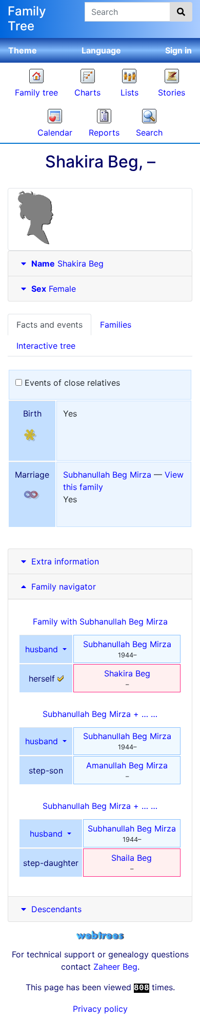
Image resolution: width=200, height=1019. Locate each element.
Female (53, 289)
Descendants (56, 909)
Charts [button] (87, 92)
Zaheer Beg (115, 966)
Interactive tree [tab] (45, 346)
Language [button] (101, 50)
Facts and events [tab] (49, 324)
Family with (100, 621)
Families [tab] (115, 324)
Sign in (178, 50)
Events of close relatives (71, 383)
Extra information (65, 561)
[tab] (100, 263)
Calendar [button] (54, 132)
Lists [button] (129, 92)
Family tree (36, 92)
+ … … (100, 714)
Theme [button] (22, 50)
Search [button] (149, 132)
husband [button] (43, 649)
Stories (171, 92)
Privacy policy (100, 1009)
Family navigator (62, 586)
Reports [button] (104, 132)
